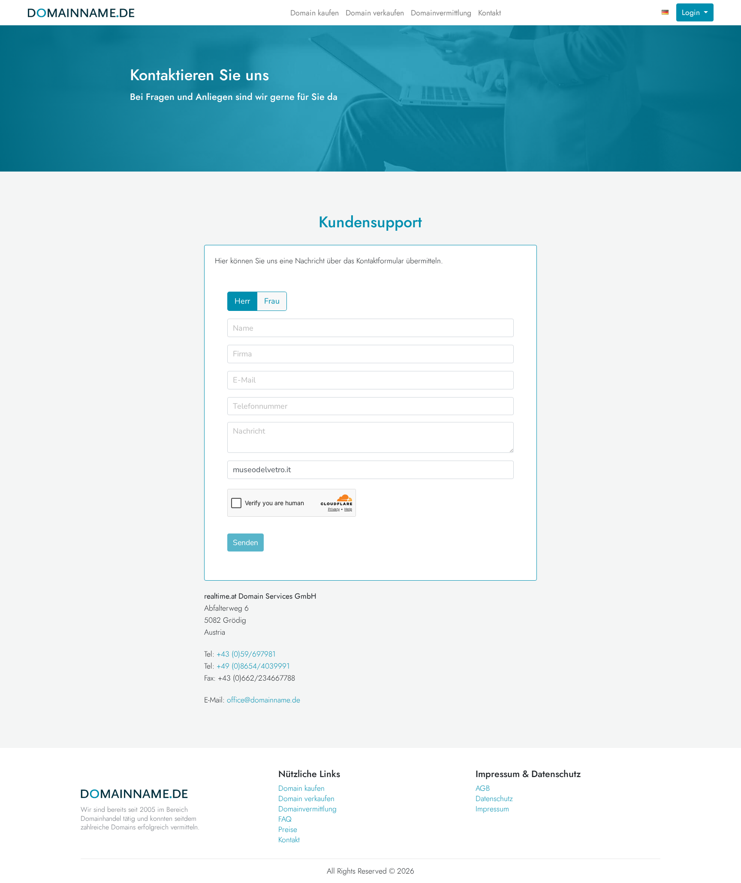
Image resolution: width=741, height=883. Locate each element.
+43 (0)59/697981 (246, 654)
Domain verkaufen (375, 12)
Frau (272, 301)
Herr (242, 301)
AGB (483, 788)
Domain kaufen (314, 12)
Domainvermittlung (441, 12)
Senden (245, 542)
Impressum (492, 808)
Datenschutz (494, 798)
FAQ (285, 819)
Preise (287, 829)
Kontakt (489, 12)
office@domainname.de (263, 699)
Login (692, 12)
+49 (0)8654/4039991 (253, 666)
